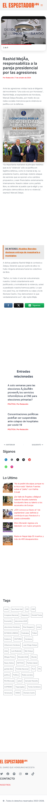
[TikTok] (32, 773)
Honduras (28, 639)
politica (7, 675)
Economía (7, 621)
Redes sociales (27, 675)
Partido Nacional (22, 669)
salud (20, 681)
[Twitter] (1, 773)
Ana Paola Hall (17, 609)
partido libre (8, 669)
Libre (6, 651)
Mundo (34, 657)
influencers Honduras (12, 645)
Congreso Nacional (11, 615)
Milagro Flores (9, 657)
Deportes (25, 615)
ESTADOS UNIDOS (11, 633)
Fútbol (34, 633)
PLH (33, 669)
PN (39, 669)
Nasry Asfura (9, 663)
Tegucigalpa (20, 687)
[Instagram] (20, 773)
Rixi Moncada (9, 681)
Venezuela (8, 693)
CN (27, 609)
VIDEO (17, 693)
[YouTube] (26, 773)
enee (39, 627)
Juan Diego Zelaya (30, 645)
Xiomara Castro (29, 693)
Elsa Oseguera (28, 627)
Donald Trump (37, 615)
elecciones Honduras (12, 627)
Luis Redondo (16, 651)
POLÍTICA (11, 404)
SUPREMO (8, 687)
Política (16, 675)
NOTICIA (20, 663)
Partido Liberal (32, 663)
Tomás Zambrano (34, 687)
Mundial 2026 (23, 657)
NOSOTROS (5, 785)
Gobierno (7, 639)
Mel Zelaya (29, 651)
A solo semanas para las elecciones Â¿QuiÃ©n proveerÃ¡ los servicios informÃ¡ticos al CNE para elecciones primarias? (22, 392)
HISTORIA (18, 639)
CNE (33, 609)
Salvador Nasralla (31, 681)
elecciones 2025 (21, 621)
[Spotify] (14, 773)
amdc (6, 609)
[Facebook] (7, 773)
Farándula (25, 633)
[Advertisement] (23, 220)
